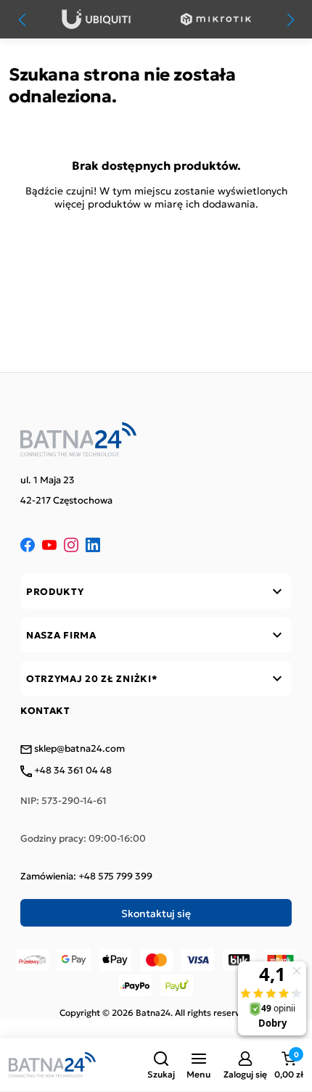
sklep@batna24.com (78, 748)
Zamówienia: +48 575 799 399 (86, 876)
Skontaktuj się (156, 913)
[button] (161, 1065)
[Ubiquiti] (96, 19)
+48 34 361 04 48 (72, 770)
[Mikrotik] (216, 19)
